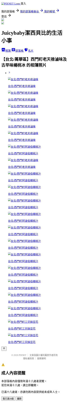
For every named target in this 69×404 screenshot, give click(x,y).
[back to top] (4, 349)
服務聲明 (41, 358)
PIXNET (22, 355)
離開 (19, 398)
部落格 (19, 50)
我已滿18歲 (8, 398)
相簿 (8, 50)
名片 (30, 50)
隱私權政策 (28, 358)
